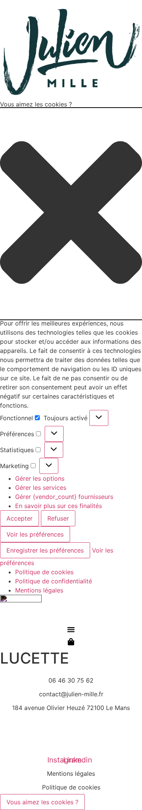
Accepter (19, 518)
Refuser (58, 518)
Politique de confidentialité (53, 581)
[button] (71, 213)
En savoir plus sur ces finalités (58, 506)
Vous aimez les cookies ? (42, 802)
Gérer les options (39, 478)
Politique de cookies (44, 572)
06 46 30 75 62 (71, 680)
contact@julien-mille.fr (71, 694)
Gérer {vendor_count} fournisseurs (64, 496)
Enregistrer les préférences (45, 550)
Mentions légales (39, 590)
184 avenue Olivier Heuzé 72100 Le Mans (71, 708)
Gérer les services (40, 487)
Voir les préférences (35, 534)
